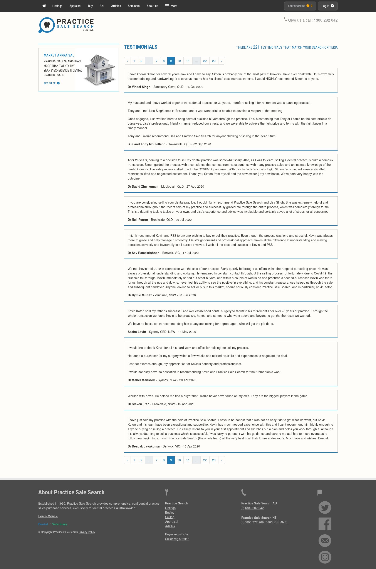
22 (205, 60)
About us (152, 6)
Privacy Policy (87, 532)
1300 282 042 (326, 20)
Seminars (134, 6)
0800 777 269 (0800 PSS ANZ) (266, 522)
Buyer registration (177, 534)
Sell (102, 6)
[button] (171, 6)
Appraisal (75, 6)
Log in (326, 6)
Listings (57, 6)
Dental (43, 524)
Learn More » (48, 516)
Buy (90, 6)
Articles (116, 6)
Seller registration (177, 538)
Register (50, 83)
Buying (170, 512)
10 (179, 60)
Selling (169, 517)
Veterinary (59, 524)
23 (214, 60)
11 (188, 60)
